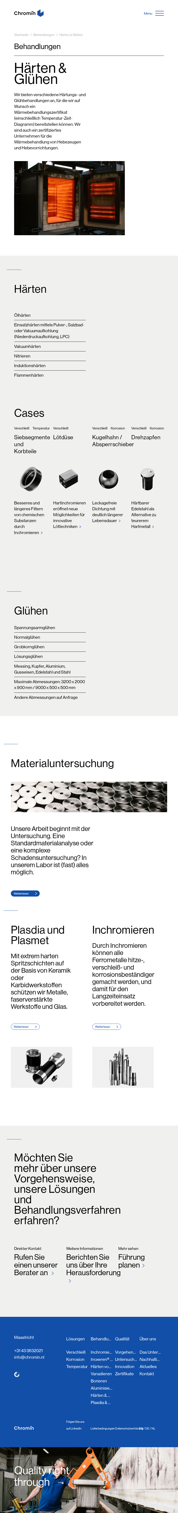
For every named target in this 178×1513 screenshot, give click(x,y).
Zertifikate (124, 1373)
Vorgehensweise (126, 1352)
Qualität (122, 1338)
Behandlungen (102, 1338)
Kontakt (147, 1373)
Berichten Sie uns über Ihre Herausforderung (89, 1265)
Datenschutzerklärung (129, 1428)
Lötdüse (63, 437)
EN (141, 1428)
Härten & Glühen (102, 1395)
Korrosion (75, 1359)
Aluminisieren (102, 1388)
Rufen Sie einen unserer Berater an (36, 1264)
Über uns (148, 1338)
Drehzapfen (145, 437)
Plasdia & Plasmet (102, 1402)
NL (153, 1428)
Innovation (124, 1366)
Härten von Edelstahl (102, 1366)
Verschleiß (76, 1352)
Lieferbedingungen (102, 1428)
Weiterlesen (21, 893)
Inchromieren (102, 1352)
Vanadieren (101, 1373)
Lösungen (75, 1338)
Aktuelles (148, 1366)
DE (147, 1428)
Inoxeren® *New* (102, 1359)
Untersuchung (126, 1359)
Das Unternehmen (151, 1352)
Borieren (99, 1381)
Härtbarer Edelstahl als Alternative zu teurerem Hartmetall (143, 514)
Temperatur (77, 1366)
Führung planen (131, 1261)
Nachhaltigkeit (151, 1359)
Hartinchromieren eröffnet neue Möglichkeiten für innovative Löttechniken (69, 514)
